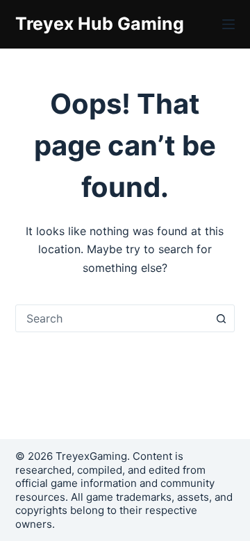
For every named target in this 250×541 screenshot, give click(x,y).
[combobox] (112, 318)
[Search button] (221, 318)
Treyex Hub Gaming (99, 23)
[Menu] (228, 24)
